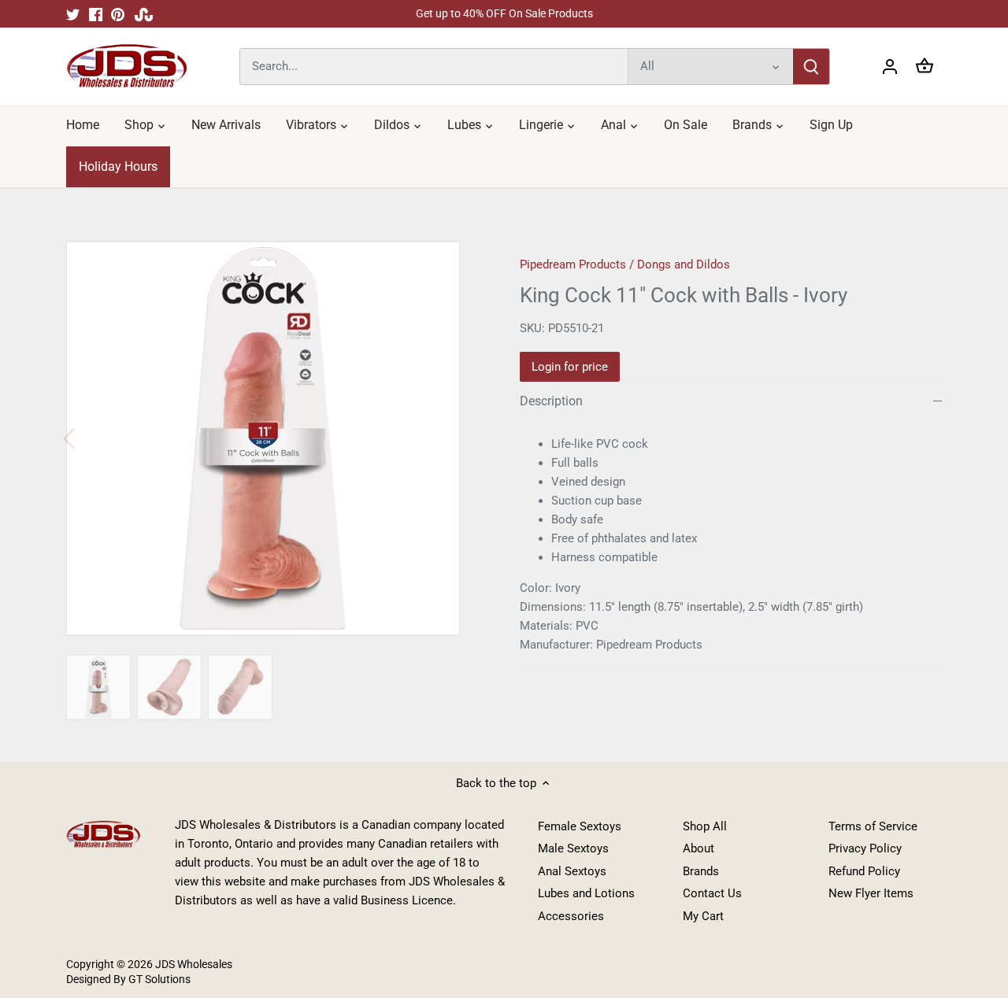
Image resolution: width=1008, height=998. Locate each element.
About (698, 848)
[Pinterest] (117, 14)
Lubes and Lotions (586, 893)
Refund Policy (864, 871)
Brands (701, 871)
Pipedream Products (573, 264)
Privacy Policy (865, 848)
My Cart (703, 916)
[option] (274, 438)
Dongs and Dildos (683, 264)
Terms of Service (872, 826)
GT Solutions (158, 979)
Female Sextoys (579, 826)
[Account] (890, 66)
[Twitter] (73, 14)
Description (551, 401)
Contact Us (712, 893)
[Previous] (89, 438)
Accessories (571, 916)
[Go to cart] (924, 66)
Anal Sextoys (572, 871)
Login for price (570, 367)
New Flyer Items (871, 893)
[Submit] (811, 66)
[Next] (458, 438)
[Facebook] (95, 14)
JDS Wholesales (193, 964)
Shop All (705, 826)
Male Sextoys (573, 848)
